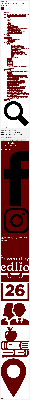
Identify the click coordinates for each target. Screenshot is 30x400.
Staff (8, 20)
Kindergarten (14, 57)
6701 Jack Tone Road (6, 237)
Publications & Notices (13, 85)
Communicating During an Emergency (17, 28)
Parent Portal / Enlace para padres (16, 80)
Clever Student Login (16, 45)
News (8, 36)
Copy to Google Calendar (7, 136)
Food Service (10, 25)
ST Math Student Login (17, 51)
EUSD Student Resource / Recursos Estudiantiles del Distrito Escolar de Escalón (20, 48)
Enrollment (10, 74)
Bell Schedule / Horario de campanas (17, 76)
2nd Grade (10, 60)
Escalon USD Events (6, 137)
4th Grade (10, 63)
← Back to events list (7, 140)
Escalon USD (11, 41)
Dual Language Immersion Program (16, 16)
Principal (9, 22)
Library (9, 24)
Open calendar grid (20, 140)
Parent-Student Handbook (14, 30)
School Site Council (12, 27)
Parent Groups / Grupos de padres (16, 82)
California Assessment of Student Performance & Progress (16, 88)
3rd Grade (10, 62)
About (9, 19)
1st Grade (9, 59)
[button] (16, 14)
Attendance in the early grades (15, 91)
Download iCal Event (22, 136)
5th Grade (10, 65)
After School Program (13, 79)
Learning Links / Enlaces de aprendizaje (17, 77)
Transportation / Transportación (15, 83)
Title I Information (12, 95)
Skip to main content (6, 1)
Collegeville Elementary (13, 39)
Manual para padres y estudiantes (16, 31)
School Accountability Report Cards (16, 86)
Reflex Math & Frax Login (18, 53)
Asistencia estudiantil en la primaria (16, 92)
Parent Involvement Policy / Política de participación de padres (17, 97)
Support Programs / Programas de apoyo (18, 94)
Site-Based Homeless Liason (14, 33)
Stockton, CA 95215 (17, 237)
